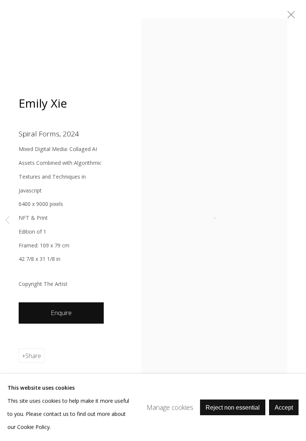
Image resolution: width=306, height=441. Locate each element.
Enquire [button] (61, 312)
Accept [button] (284, 407)
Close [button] (289, 16)
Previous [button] (7, 220)
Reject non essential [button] (233, 407)
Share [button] (33, 355)
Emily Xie (43, 103)
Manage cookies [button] (170, 407)
